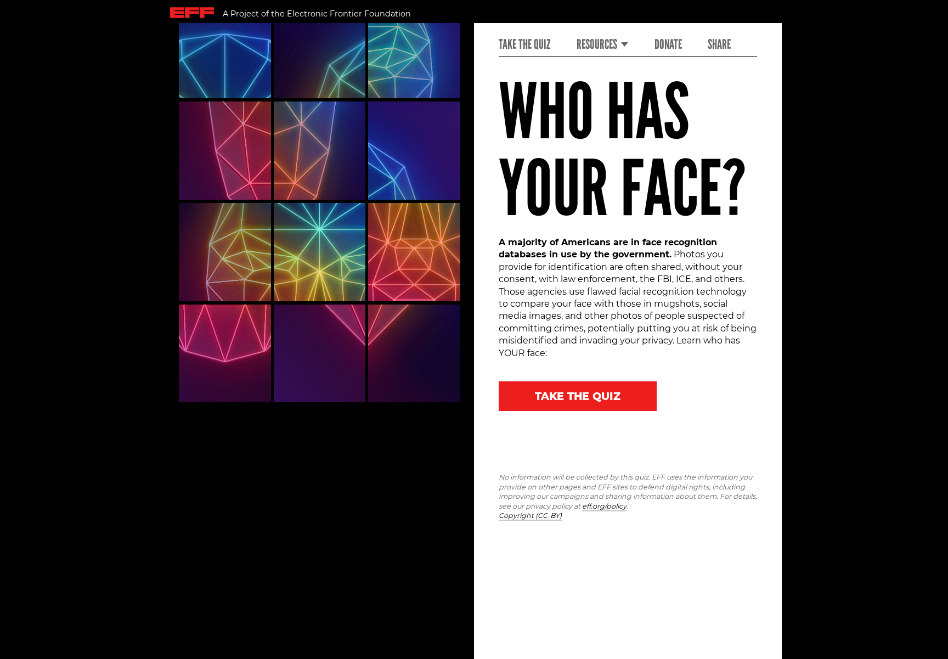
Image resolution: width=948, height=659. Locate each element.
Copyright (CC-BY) (530, 515)
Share (719, 44)
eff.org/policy (604, 506)
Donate (668, 44)
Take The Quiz (577, 396)
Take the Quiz (524, 44)
